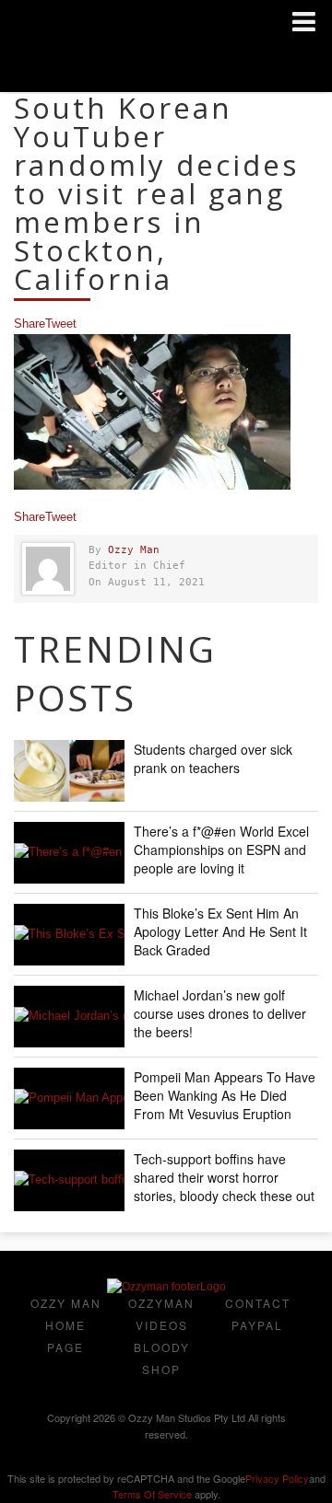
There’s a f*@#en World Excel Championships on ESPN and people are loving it (221, 849)
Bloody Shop (162, 1358)
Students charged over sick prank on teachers (213, 758)
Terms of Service (152, 1493)
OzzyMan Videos (161, 1314)
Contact (257, 1303)
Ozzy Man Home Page (65, 1325)
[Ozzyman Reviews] (166, 1286)
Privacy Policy (277, 1478)
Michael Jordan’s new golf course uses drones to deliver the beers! (220, 1013)
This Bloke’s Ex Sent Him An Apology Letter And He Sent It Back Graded (220, 931)
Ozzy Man (134, 550)
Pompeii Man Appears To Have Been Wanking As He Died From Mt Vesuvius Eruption (224, 1095)
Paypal (257, 1325)
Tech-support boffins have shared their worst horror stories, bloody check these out (224, 1177)
